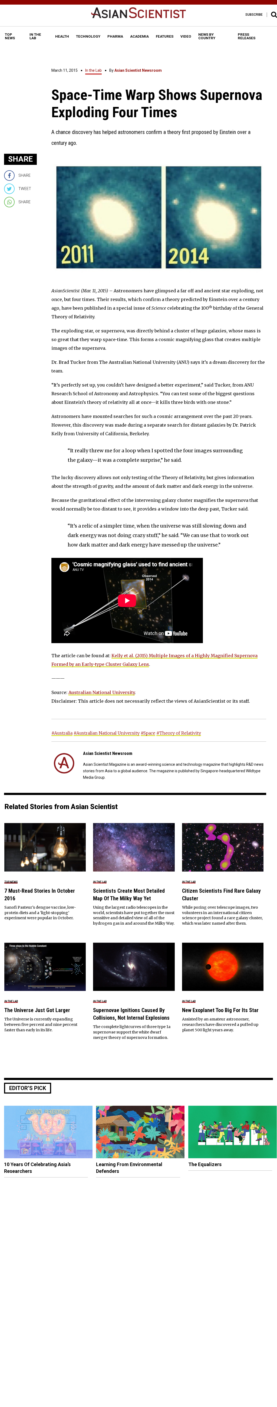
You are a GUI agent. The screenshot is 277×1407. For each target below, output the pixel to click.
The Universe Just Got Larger (37, 1010)
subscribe (254, 15)
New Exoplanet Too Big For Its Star (220, 1010)
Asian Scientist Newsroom (138, 70)
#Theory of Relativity (178, 733)
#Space (148, 733)
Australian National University (101, 692)
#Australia (61, 733)
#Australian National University (107, 733)
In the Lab (93, 70)
